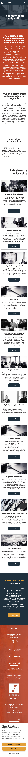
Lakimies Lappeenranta (14, 678)
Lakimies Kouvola (14, 721)
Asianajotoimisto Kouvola (14, 719)
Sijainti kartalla (14, 637)
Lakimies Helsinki (14, 651)
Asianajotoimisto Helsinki (14, 649)
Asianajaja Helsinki (14, 648)
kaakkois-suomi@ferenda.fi (14, 669)
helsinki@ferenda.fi (14, 642)
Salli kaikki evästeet (14, 744)
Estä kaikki (14, 749)
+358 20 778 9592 (14, 640)
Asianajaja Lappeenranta (14, 675)
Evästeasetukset (14, 753)
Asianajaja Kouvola (14, 718)
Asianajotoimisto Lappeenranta (14, 677)
